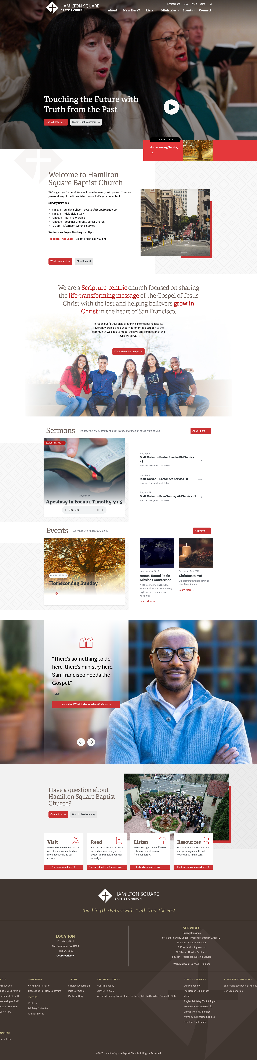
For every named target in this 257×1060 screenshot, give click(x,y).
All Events (200, 530)
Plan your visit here (62, 867)
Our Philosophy (105, 985)
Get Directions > (65, 955)
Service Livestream (79, 985)
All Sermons (198, 430)
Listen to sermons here (148, 867)
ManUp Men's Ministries (197, 1011)
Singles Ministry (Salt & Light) (200, 1001)
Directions (82, 261)
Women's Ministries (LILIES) (199, 1017)
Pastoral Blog (75, 996)
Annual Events (36, 1013)
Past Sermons (76, 991)
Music (187, 996)
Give (186, 4)
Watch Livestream (82, 814)
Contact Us (56, 814)
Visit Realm (198, 4)
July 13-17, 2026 (105, 991)
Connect (205, 10)
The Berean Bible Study (197, 991)
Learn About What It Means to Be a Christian (84, 704)
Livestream (173, 4)
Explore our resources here (191, 867)
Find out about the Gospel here (105, 867)
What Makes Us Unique (126, 351)
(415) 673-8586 (65, 950)
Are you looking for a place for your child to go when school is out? (136, 996)
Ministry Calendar (38, 1008)
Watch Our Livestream (84, 122)
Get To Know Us (54, 122)
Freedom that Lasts (195, 1022)
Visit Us (32, 1003)
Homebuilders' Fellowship (198, 1006)
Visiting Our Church (39, 985)
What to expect (58, 261)
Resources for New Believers (44, 991)
